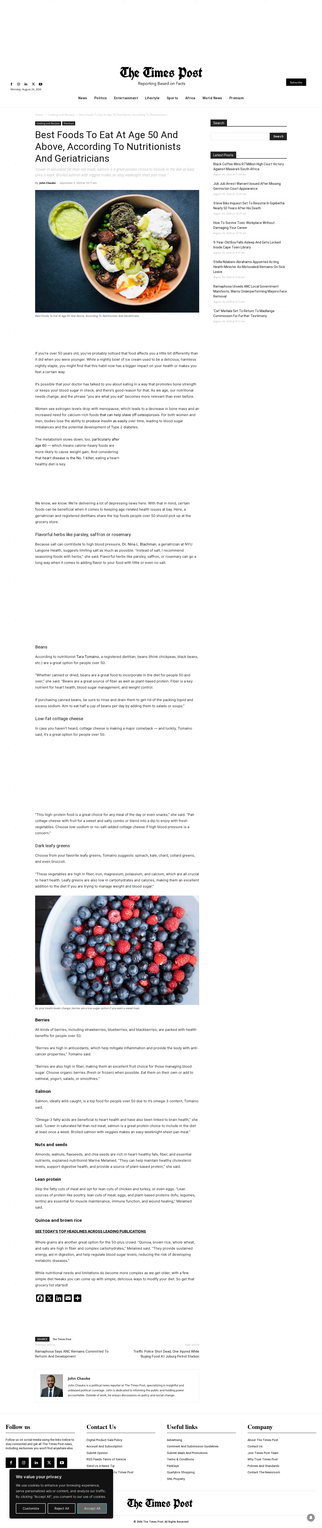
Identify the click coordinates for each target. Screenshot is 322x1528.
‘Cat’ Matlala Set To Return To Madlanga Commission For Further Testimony (243, 313)
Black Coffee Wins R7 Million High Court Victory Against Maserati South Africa (248, 166)
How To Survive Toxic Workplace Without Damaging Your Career (244, 225)
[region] (61, 1494)
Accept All (92, 1508)
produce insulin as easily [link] (106, 421)
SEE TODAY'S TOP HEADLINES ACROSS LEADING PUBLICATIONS (90, 1231)
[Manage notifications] (311, 1517)
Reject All (61, 1508)
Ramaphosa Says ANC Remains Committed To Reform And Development (72, 1354)
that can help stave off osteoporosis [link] (129, 415)
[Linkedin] (26, 84)
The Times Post (62, 1339)
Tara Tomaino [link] (87, 656)
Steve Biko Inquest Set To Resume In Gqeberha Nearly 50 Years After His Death (249, 205)
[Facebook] (11, 84)
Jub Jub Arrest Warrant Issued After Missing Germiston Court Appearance (247, 186)
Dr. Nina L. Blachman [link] (139, 544)
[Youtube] (40, 84)
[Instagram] (18, 84)
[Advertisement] (161, 31)
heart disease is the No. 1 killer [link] (68, 458)
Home (39, 115)
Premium (69, 123)
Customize (31, 1508)
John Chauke (47, 183)
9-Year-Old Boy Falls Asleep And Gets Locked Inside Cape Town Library (247, 244)
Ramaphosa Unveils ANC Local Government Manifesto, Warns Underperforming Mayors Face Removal (250, 291)
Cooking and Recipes (61, 115)
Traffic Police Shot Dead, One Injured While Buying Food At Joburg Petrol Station (166, 1354)
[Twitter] (33, 84)
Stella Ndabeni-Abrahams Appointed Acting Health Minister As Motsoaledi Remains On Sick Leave (249, 267)
